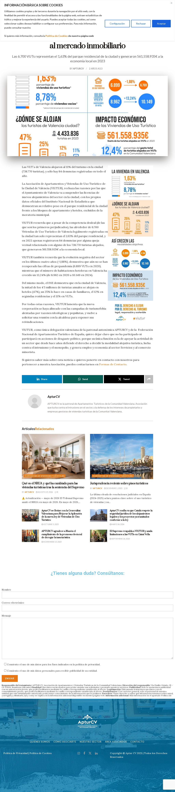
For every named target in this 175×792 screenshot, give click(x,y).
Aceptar (161, 23)
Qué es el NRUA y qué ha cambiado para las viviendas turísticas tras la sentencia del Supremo (53, 485)
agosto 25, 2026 (45, 492)
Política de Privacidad (15, 753)
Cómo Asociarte (64, 741)
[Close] (171, 3)
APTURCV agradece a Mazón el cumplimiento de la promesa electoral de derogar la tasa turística (62, 534)
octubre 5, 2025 (51, 524)
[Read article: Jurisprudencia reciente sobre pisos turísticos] (121, 456)
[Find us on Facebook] (84, 753)
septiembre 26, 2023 (120, 539)
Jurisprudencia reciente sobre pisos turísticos (119, 483)
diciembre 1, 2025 (114, 488)
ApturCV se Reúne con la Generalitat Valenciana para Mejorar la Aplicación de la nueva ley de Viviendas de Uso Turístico (62, 515)
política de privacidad (87, 664)
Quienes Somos (40, 741)
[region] (87, 20)
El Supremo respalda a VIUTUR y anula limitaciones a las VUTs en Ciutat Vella (131, 533)
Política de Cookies (56, 35)
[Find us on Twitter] (90, 753)
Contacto (137, 741)
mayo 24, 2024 (117, 524)
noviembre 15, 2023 (52, 542)
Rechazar (141, 23)
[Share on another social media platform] (149, 379)
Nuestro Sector (91, 741)
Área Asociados (116, 741)
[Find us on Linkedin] (96, 753)
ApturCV (78, 68)
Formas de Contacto (112, 364)
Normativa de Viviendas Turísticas (44, 476)
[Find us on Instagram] (78, 753)
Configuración (117, 23)
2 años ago (96, 68)
